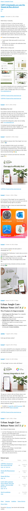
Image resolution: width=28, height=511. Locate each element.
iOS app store (19, 406)
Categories (7, 501)
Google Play (11, 406)
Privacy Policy (4, 504)
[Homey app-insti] (14, 171)
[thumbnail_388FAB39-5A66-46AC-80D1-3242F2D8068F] (14, 223)
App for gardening (5, 492)
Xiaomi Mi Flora (5, 476)
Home (2, 501)
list (6, 488)
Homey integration (14, 407)
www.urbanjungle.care (6, 91)
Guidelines (13, 501)
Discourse (9, 507)
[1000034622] (14, 281)
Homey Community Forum (7, 1)
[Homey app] (14, 378)
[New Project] (14, 70)
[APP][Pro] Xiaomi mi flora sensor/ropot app (11, 95)
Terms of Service (21, 501)
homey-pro (8, 467)
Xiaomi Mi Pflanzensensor (8, 470)
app (1, 10)
